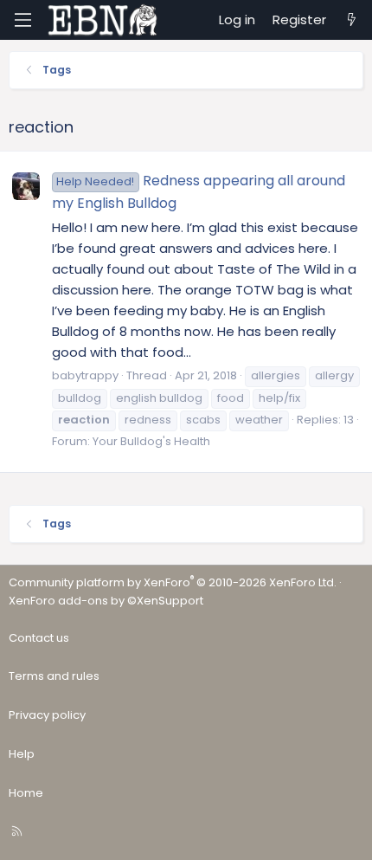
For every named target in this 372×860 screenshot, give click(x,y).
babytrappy (85, 375)
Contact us (39, 638)
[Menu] (22, 20)
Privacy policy (47, 715)
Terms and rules (54, 676)
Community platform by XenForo (173, 582)
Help (22, 754)
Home (26, 793)
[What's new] (352, 20)
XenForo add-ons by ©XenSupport (106, 600)
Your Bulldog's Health (151, 441)
